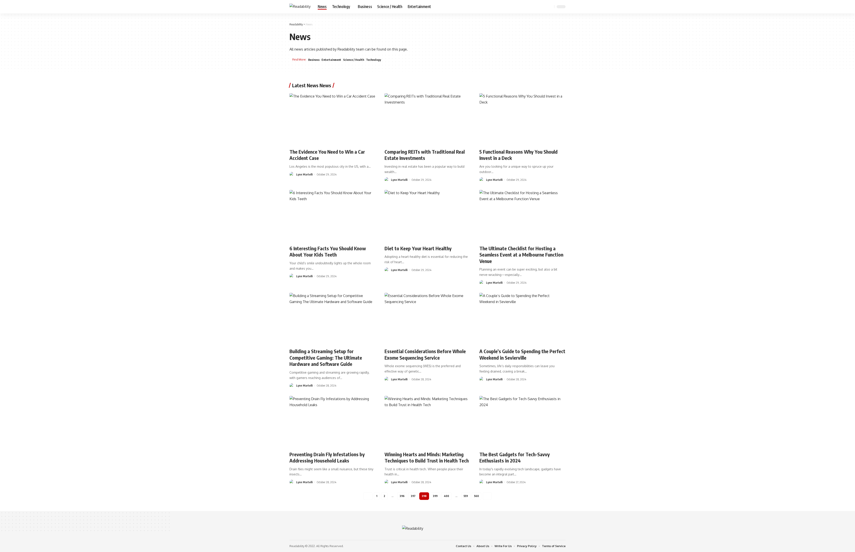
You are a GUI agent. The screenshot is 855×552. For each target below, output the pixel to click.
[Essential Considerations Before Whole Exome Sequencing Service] (428, 318)
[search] (550, 6)
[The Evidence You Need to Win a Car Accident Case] (332, 119)
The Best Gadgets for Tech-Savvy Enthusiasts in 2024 (514, 457)
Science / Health (353, 59)
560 (476, 496)
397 (413, 496)
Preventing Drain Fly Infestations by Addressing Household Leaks (327, 457)
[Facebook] (529, 7)
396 (402, 496)
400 (446, 496)
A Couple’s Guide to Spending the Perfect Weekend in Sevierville (522, 354)
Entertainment (331, 59)
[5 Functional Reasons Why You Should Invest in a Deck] (522, 119)
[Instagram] (543, 7)
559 (466, 496)
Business (314, 59)
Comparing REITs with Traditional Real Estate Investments (425, 155)
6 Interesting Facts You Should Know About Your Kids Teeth (327, 251)
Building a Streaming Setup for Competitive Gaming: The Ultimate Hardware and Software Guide (325, 357)
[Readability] (300, 7)
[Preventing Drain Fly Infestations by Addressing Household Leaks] (332, 422)
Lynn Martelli (304, 174)
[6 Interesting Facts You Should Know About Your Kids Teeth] (332, 216)
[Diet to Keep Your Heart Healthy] (428, 216)
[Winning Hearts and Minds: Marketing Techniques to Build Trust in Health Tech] (428, 422)
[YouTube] (538, 7)
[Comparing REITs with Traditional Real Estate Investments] (428, 119)
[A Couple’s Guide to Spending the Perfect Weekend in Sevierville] (522, 318)
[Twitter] (533, 7)
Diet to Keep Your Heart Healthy (418, 248)
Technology (373, 59)
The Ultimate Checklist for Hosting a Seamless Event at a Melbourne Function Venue (521, 254)
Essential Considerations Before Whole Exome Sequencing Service (425, 354)
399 (435, 496)
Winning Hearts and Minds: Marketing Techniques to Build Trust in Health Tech (427, 457)
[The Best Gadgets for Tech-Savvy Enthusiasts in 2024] (522, 422)
